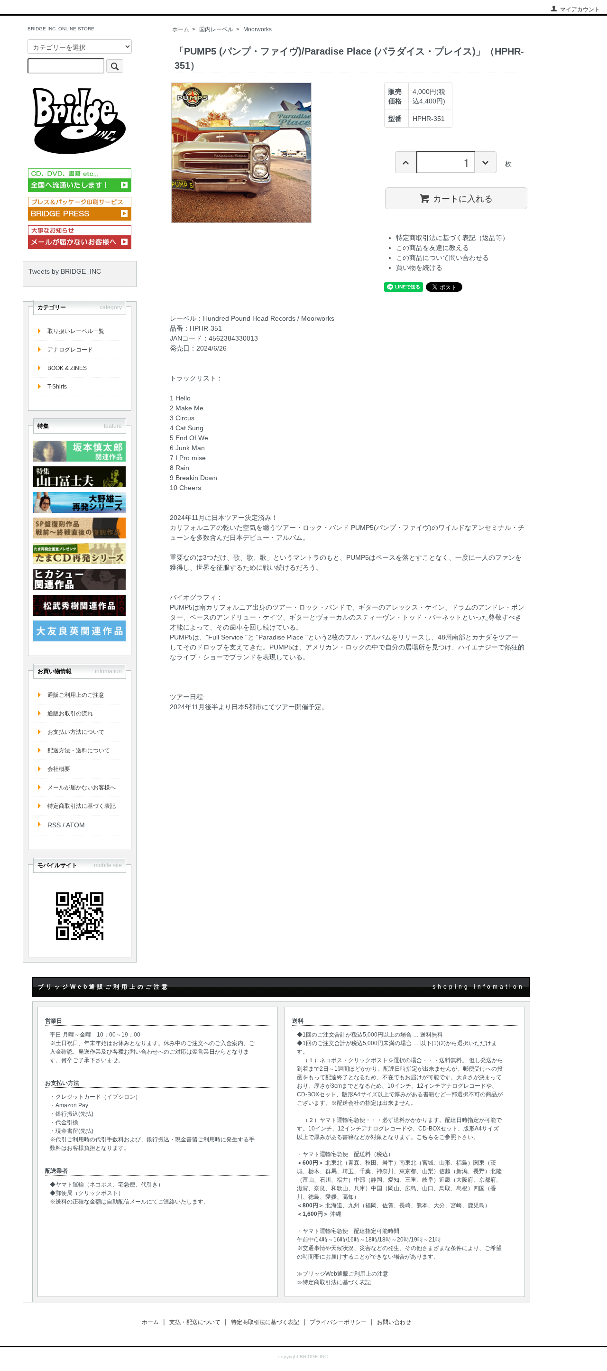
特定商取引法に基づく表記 (81, 806)
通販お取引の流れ (70, 713)
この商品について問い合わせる (442, 257)
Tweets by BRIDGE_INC (64, 271)
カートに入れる (463, 198)
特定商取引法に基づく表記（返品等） (452, 237)
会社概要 (58, 769)
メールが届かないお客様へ (81, 787)
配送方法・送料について (78, 750)
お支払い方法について (75, 732)
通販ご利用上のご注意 (75, 695)
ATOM (75, 825)
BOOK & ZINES (67, 368)
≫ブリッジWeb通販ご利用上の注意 (342, 1273)
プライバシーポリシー (338, 1322)
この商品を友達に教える (432, 247)
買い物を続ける (419, 267)
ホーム (180, 29)
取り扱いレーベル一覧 (75, 331)
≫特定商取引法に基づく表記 (334, 1282)
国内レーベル (216, 29)
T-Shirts (57, 386)
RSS (54, 825)
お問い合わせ (394, 1322)
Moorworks (257, 29)
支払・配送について (195, 1322)
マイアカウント (580, 9)
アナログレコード (70, 349)
